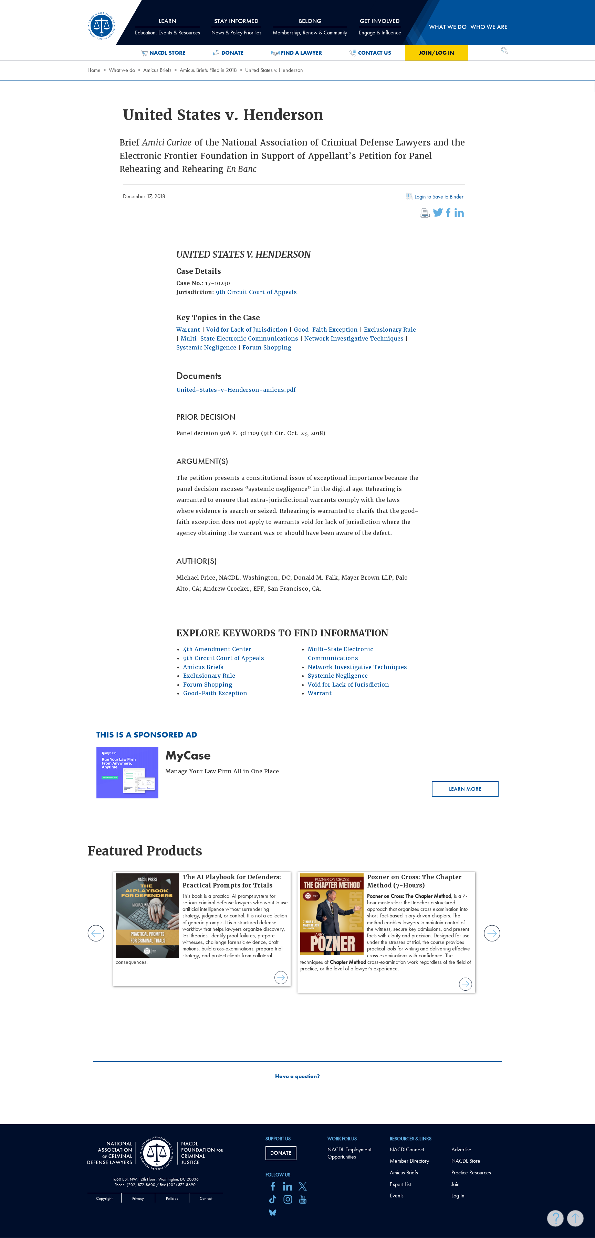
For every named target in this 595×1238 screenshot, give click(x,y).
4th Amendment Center (217, 649)
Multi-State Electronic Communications (239, 338)
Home (94, 70)
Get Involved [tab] (380, 26)
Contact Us (374, 52)
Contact (206, 1198)
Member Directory (409, 1160)
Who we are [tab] (489, 27)
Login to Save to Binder (439, 196)
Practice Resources (471, 1172)
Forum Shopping (266, 347)
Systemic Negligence (206, 347)
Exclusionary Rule (390, 329)
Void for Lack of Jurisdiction (247, 329)
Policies (172, 1198)
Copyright (104, 1198)
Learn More (465, 789)
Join (455, 1184)
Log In (457, 1195)
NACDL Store (167, 52)
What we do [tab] (448, 27)
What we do (122, 70)
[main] (297, 562)
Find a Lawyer (301, 52)
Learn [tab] (167, 26)
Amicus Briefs (157, 70)
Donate (232, 52)
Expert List (400, 1184)
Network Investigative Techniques (354, 338)
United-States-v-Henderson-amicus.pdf (235, 390)
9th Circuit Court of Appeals (256, 292)
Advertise (461, 1149)
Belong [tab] (310, 26)
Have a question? (297, 1076)
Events (397, 1195)
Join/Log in (436, 52)
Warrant (188, 329)
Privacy (138, 1198)
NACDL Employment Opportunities (349, 1153)
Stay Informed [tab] (236, 26)
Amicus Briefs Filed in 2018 (208, 70)
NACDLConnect (407, 1149)
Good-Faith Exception (326, 329)
